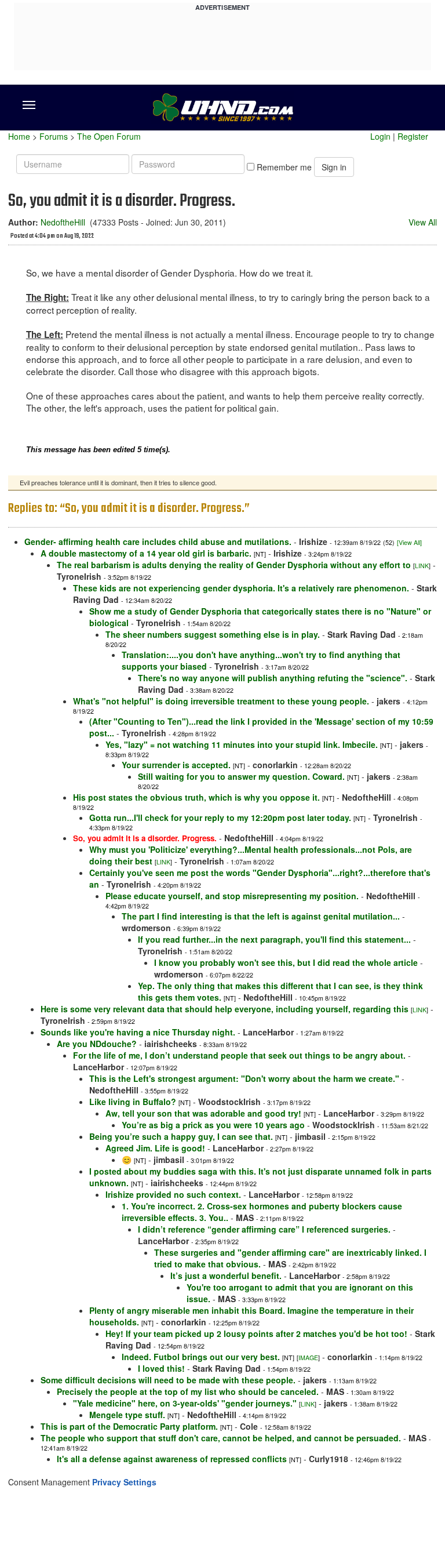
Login (380, 136)
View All (422, 222)
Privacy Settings (124, 1482)
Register (412, 136)
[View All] (409, 542)
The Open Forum (109, 136)
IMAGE (308, 1357)
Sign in (334, 167)
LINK (422, 565)
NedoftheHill (63, 222)
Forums (53, 136)
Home (19, 136)
